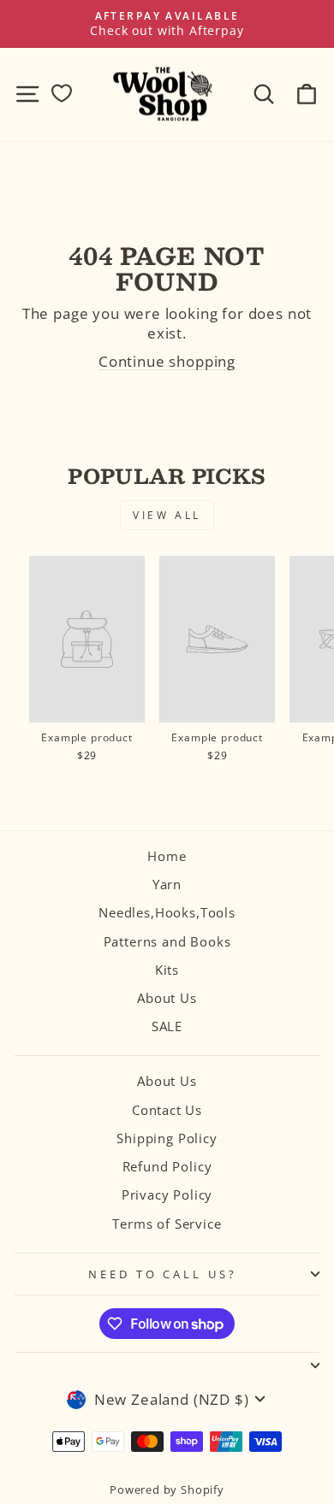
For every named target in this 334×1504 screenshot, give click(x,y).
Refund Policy (167, 1166)
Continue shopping (167, 361)
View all (167, 515)
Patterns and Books (167, 941)
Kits (167, 969)
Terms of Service (166, 1223)
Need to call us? (163, 1274)
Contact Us (167, 1109)
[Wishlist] (62, 93)
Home (166, 855)
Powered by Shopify (167, 1490)
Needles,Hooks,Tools (167, 912)
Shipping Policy (166, 1138)
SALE (167, 1026)
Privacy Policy (167, 1194)
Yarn (167, 884)
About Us (167, 997)
